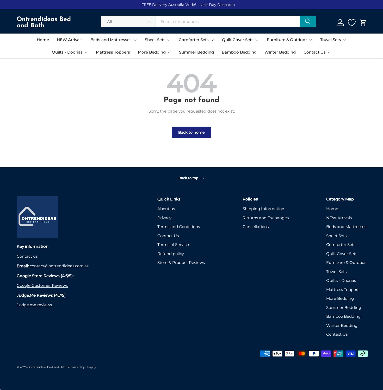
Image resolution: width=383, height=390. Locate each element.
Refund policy (170, 253)
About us (166, 208)
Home (43, 39)
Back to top (188, 178)
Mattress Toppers (113, 52)
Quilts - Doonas (67, 52)
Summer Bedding (196, 52)
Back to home (191, 132)
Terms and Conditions (178, 226)
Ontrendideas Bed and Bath (46, 367)
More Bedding (152, 52)
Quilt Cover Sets (238, 39)
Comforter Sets (194, 39)
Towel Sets (330, 39)
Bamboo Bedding (239, 52)
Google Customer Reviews (42, 285)
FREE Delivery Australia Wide (168, 5)
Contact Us (315, 52)
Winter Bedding (280, 52)
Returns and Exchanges (266, 217)
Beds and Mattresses (111, 39)
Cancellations (256, 226)
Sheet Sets (155, 39)
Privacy (164, 217)
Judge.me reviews (34, 304)
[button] (363, 22)
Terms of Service (173, 244)
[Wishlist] (351, 22)
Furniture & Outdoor (287, 39)
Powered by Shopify (81, 367)
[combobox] (208, 21)
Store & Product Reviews (181, 262)
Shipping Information (263, 208)
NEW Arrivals (70, 39)
